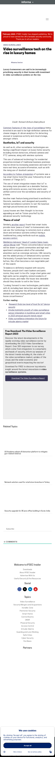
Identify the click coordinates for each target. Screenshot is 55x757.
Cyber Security (27, 638)
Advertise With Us (27, 576)
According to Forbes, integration (18, 174)
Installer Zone (27, 608)
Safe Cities (27, 635)
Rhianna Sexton (17, 62)
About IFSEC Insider (27, 572)
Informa (27, 2)
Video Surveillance (27, 602)
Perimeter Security (27, 611)
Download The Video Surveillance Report (28, 378)
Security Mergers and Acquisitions (27, 605)
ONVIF (27, 620)
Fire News (27, 641)
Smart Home (27, 614)
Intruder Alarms (27, 629)
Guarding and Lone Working (27, 632)
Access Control (27, 626)
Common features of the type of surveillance (24, 128)
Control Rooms (27, 617)
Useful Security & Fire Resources (27, 579)
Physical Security (27, 623)
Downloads (27, 569)
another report (18, 224)
